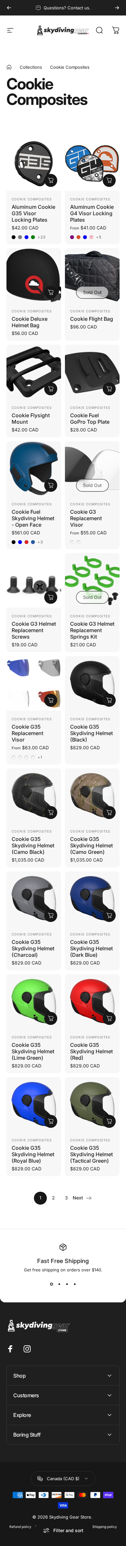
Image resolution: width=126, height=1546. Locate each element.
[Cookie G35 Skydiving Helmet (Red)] (92, 1001)
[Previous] (9, 7)
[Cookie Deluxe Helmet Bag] (33, 275)
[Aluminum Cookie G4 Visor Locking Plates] (92, 163)
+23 (41, 237)
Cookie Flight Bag (91, 319)
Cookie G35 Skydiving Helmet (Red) (91, 1051)
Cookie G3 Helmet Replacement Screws (34, 630)
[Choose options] (50, 180)
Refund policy (20, 1527)
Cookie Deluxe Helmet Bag (29, 322)
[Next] (117, 7)
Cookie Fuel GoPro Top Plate (90, 418)
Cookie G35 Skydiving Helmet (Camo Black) (33, 845)
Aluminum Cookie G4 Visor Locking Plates (92, 213)
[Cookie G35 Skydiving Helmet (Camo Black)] (33, 795)
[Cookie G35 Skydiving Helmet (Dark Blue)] (92, 898)
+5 (98, 237)
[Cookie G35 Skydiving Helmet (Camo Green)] (92, 795)
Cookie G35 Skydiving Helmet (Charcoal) (33, 948)
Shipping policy (104, 1527)
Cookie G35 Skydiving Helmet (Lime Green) (33, 1051)
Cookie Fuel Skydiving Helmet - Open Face (33, 518)
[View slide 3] (67, 1284)
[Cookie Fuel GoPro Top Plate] (92, 372)
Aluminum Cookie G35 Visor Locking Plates (33, 213)
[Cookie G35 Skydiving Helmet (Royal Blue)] (33, 1104)
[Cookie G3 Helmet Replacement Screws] (33, 580)
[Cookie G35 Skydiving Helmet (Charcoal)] (33, 898)
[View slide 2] (59, 1284)
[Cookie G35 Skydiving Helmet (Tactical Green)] (92, 1104)
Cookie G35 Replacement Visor (27, 733)
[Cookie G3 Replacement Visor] (92, 468)
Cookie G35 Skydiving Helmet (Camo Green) (91, 845)
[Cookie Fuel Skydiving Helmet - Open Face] (33, 468)
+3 (40, 542)
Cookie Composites (32, 199)
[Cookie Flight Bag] (92, 275)
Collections (31, 67)
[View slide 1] (51, 1284)
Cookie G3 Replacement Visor (86, 518)
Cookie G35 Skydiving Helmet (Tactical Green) (91, 1154)
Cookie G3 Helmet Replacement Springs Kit (92, 630)
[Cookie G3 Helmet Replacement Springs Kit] (92, 580)
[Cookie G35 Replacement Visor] (33, 683)
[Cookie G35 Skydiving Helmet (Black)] (92, 683)
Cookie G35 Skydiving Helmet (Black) (91, 733)
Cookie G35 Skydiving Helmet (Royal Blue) (33, 1154)
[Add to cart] (50, 292)
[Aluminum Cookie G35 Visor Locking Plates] (33, 163)
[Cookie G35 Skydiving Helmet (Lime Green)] (33, 1001)
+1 (39, 757)
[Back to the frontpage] (9, 67)
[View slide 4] (75, 1284)
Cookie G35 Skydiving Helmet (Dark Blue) (91, 948)
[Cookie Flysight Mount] (33, 372)
